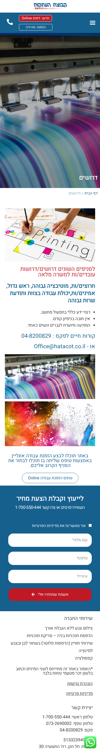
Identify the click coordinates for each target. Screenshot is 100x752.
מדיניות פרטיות (79, 693)
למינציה (86, 650)
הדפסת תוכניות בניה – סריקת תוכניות (60, 635)
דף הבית (91, 193)
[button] (92, 22)
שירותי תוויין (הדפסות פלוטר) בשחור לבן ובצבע (52, 643)
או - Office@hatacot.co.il (64, 346)
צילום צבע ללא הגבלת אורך (69, 628)
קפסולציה (84, 658)
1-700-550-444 (28, 507)
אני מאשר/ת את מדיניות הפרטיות (59, 526)
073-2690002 (59, 723)
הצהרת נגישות (80, 683)
